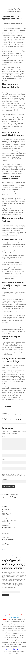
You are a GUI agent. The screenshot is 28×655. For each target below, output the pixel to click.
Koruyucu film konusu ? (6, 509)
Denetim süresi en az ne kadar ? (11, 420)
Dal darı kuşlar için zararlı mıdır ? (8, 516)
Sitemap (16, 498)
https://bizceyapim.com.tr (7, 498)
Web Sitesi (4, 466)
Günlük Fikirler (14, 9)
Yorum (3, 436)
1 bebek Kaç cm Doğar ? (7, 536)
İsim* (3, 453)
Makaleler (8, 406)
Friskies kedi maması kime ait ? (11, 415)
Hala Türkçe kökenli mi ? (7, 513)
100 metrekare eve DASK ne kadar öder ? (10, 520)
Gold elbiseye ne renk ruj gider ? (8, 527)
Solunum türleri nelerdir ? (7, 524)
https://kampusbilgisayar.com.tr (9, 496)
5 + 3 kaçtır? (4, 479)
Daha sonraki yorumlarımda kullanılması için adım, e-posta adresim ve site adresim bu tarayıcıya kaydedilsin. (13, 475)
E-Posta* (3, 459)
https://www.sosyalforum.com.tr (9, 494)
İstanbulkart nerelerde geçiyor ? (8, 539)
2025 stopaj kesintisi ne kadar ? (8, 543)
